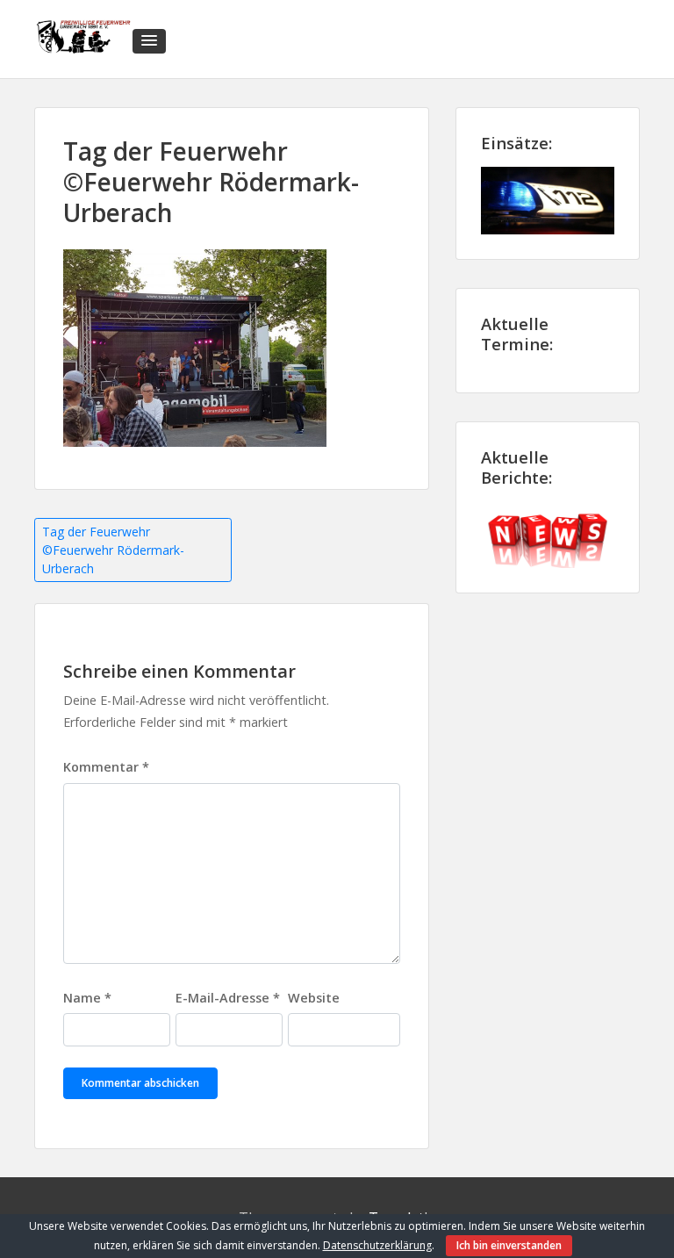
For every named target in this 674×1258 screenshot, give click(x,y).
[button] (149, 41)
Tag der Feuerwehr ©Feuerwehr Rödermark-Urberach (113, 550)
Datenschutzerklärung (377, 1245)
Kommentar (106, 766)
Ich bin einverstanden (509, 1245)
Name (87, 997)
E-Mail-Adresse (228, 997)
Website (314, 997)
